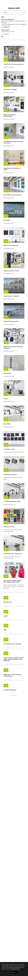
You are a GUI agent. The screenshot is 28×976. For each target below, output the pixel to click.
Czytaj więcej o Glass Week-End (14, 597)
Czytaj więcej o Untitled (14, 611)
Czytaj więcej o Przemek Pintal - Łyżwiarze (14, 468)
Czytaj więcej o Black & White (14, 417)
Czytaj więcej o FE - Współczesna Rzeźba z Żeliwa (14, 494)
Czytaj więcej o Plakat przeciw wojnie (14, 520)
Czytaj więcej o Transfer (14, 391)
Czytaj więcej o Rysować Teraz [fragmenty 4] (14, 238)
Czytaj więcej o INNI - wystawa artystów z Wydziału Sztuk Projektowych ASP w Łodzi (14, 575)
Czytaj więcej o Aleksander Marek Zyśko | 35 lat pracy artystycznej (14, 340)
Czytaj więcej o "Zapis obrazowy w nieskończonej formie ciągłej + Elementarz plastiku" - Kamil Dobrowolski (14, 654)
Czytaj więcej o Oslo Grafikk (14, 213)
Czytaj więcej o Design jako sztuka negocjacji (14, 314)
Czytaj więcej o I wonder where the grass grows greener (14, 57)
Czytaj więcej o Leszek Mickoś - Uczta (14, 442)
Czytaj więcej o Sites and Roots (14, 366)
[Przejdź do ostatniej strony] (17, 695)
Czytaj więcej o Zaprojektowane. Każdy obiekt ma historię (14, 161)
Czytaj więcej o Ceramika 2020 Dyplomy (14, 685)
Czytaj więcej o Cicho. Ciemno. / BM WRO (14, 82)
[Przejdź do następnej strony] (15, 695)
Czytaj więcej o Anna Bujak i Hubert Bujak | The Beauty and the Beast (14, 135)
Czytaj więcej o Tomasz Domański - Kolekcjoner (14, 289)
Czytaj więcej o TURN (14, 625)
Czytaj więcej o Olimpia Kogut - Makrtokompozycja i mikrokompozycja (14, 671)
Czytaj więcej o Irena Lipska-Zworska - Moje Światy (14, 639)
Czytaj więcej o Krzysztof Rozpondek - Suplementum (14, 547)
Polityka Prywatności (16, 968)
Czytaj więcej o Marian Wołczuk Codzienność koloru (14, 188)
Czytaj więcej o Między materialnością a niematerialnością (14, 108)
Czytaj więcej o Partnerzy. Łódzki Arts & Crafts (14, 263)
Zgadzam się (12, 972)
